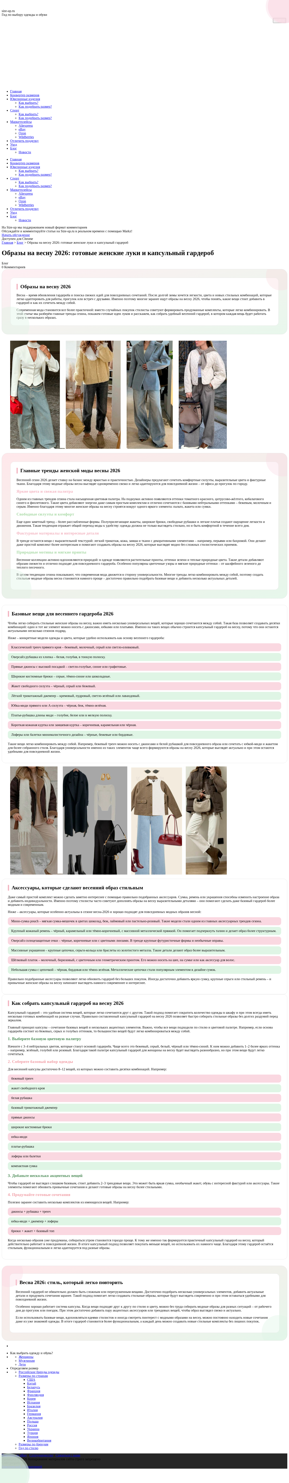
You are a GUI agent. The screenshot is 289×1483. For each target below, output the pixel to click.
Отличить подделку (24, 141)
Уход (13, 144)
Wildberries (26, 137)
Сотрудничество (41, 1455)
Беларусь (33, 1387)
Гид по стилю (28, 1448)
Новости (25, 152)
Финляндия (35, 1395)
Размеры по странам (33, 1376)
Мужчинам (27, 1360)
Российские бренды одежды (39, 1372)
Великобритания (39, 1440)
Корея (31, 1398)
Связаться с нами (68, 1455)
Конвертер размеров (24, 95)
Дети (22, 1364)
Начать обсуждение (16, 235)
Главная (16, 91)
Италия (32, 1410)
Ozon (22, 133)
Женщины (26, 1357)
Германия (34, 1414)
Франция (33, 1391)
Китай (31, 1383)
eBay (22, 129)
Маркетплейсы (21, 122)
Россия (32, 1425)
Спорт (14, 110)
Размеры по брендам (33, 1444)
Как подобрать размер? (35, 106)
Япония (32, 1436)
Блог (13, 148)
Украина (33, 1429)
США (31, 1379)
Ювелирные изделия (25, 99)
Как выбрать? (28, 103)
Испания (33, 1402)
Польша (33, 1421)
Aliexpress (26, 125)
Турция (32, 1433)
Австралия (35, 1417)
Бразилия (33, 1406)
